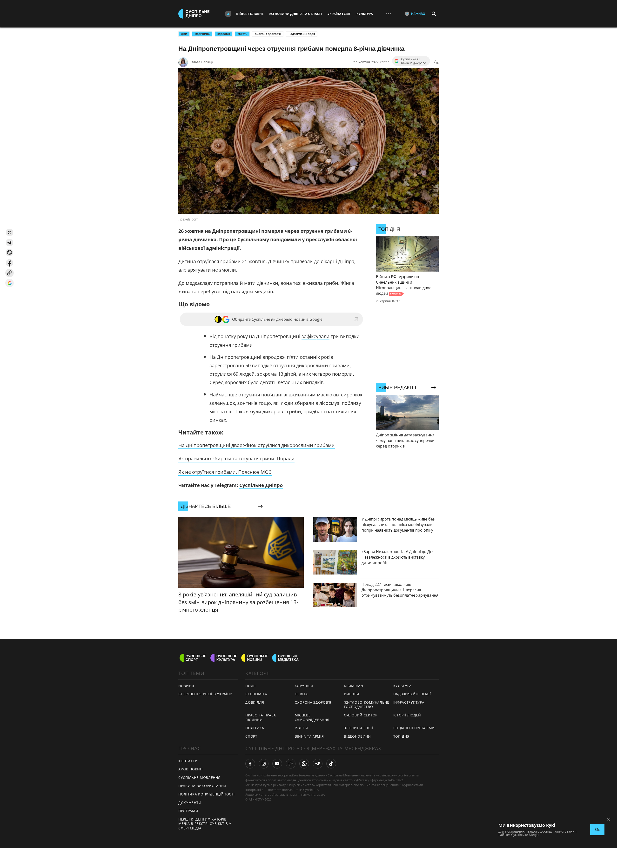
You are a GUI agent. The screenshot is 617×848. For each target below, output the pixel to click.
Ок (597, 830)
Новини (186, 685)
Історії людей (407, 715)
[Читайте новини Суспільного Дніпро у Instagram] (263, 763)
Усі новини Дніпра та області (295, 14)
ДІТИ (184, 34)
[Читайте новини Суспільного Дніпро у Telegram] (317, 763)
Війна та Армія (309, 736)
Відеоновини (357, 736)
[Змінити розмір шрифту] (436, 62)
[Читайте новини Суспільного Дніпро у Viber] (290, 763)
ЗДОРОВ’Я (223, 34)
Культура (364, 14)
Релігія (301, 728)
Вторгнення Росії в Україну (205, 694)
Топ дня (401, 736)
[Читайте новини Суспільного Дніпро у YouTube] (277, 763)
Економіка (256, 694)
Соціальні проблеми (414, 728)
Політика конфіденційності (206, 794)
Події (250, 685)
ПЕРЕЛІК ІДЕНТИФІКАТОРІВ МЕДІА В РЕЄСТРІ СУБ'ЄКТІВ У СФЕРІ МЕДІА (204, 823)
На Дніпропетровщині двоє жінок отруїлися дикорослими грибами (256, 445)
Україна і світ (339, 14)
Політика (254, 728)
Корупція (304, 685)
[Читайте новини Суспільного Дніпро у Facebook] (250, 763)
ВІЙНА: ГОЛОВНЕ (249, 14)
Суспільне (310, 790)
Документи (189, 802)
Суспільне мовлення (199, 777)
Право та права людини (260, 717)
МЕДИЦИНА (202, 34)
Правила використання (202, 785)
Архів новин (190, 769)
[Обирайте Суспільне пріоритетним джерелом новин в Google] (9, 283)
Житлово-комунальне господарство (366, 704)
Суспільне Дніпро (261, 485)
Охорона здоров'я (268, 34)
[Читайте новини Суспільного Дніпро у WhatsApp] (304, 763)
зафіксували (315, 336)
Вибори (351, 694)
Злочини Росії (358, 728)
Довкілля (254, 702)
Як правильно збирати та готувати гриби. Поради (236, 458)
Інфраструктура (408, 702)
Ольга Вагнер (201, 62)
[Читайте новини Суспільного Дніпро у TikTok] (331, 763)
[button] (9, 232)
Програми (188, 810)
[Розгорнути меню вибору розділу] (228, 14)
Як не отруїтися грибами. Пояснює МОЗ (225, 472)
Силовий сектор (360, 715)
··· (388, 13)
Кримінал (353, 685)
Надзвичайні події (301, 34)
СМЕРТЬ (242, 34)
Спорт (251, 736)
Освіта (301, 694)
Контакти (188, 761)
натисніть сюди (312, 794)
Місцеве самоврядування (312, 717)
